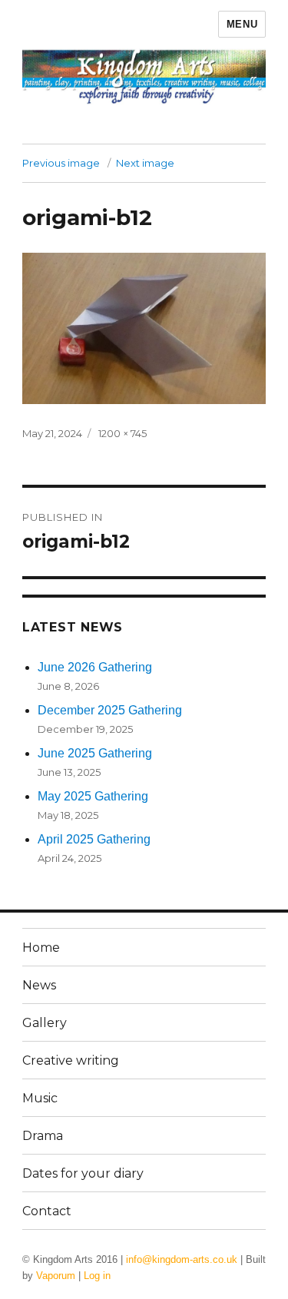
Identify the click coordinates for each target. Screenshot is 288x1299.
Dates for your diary (83, 1173)
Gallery (44, 1023)
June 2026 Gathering (95, 667)
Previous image (61, 163)
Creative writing (70, 1060)
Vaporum (55, 1275)
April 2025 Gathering (94, 839)
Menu (242, 24)
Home (41, 947)
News (39, 985)
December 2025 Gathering (110, 710)
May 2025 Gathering (93, 796)
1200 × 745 (122, 433)
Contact (46, 1211)
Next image (145, 163)
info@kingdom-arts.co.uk (181, 1259)
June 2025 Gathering (95, 753)
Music (40, 1098)
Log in (97, 1275)
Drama (42, 1135)
